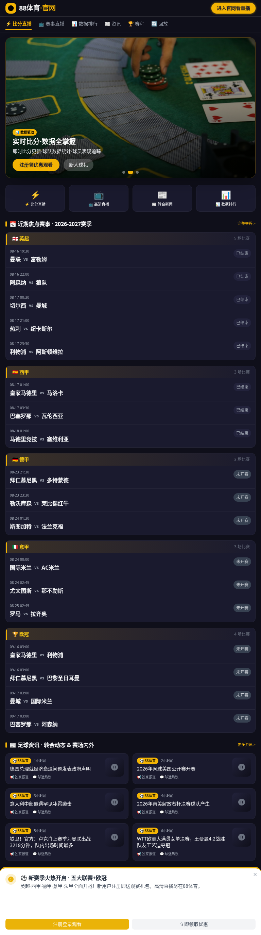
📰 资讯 (112, 23)
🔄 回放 (159, 23)
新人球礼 (78, 164)
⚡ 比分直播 (18, 23)
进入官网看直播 (233, 8)
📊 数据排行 (84, 23)
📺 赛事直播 (51, 23)
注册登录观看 (67, 924)
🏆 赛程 (136, 23)
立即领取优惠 (193, 924)
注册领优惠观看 (36, 164)
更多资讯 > (247, 744)
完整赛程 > (247, 223)
